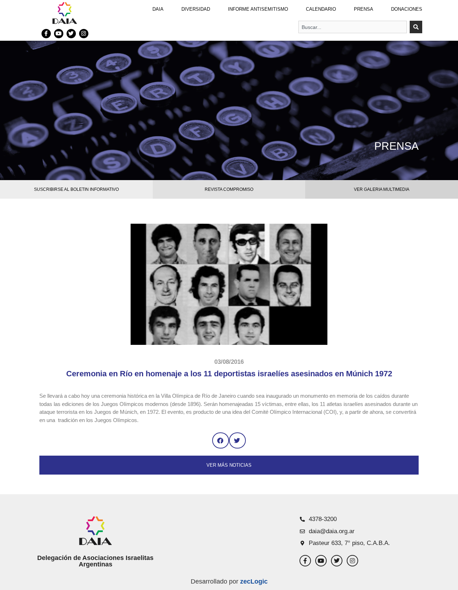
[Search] (416, 27)
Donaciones (406, 9)
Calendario (321, 9)
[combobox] (352, 27)
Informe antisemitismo (258, 9)
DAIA (158, 9)
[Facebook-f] (46, 33)
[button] (220, 440)
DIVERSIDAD (195, 9)
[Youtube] (58, 33)
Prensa (363, 9)
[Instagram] (83, 33)
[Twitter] (71, 33)
